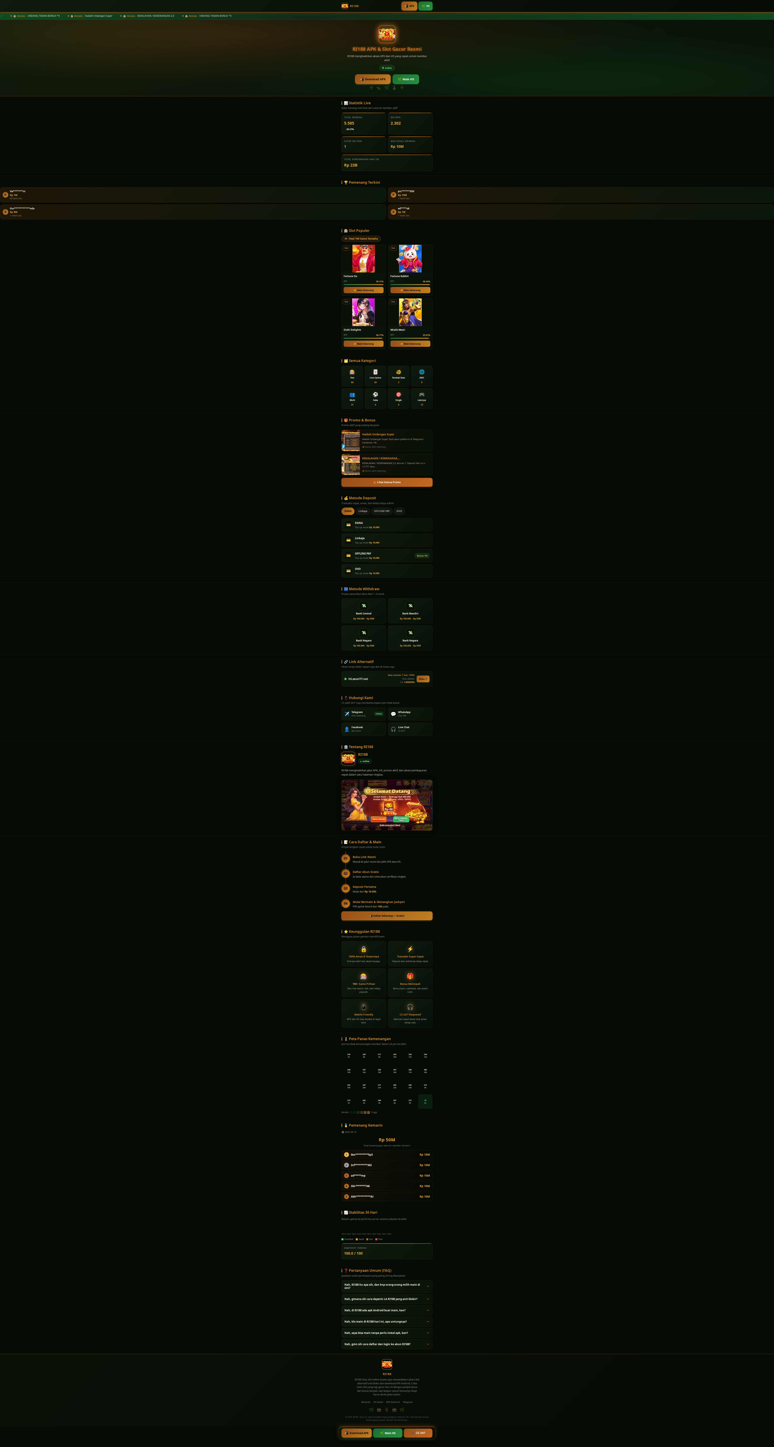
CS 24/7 (418, 1433)
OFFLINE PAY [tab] (382, 511)
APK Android (393, 1401)
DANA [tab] (348, 511)
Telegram (408, 1401)
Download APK (373, 79)
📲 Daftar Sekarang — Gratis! (387, 915)
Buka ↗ (423, 678)
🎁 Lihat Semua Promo (387, 482)
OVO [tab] (399, 511)
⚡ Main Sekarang (364, 290)
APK (409, 6)
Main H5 (406, 79)
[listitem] (352, 376)
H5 (425, 6)
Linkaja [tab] (362, 511)
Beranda (365, 1401)
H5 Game (378, 1401)
